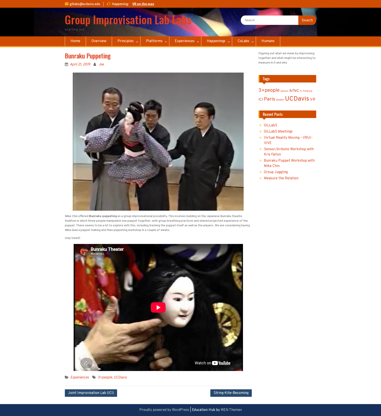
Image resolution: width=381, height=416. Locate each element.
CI (301, 91)
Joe (101, 64)
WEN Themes (231, 410)
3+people (105, 377)
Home (75, 41)
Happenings (216, 41)
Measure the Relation (281, 178)
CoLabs (243, 41)
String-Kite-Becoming (231, 393)
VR (312, 99)
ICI (260, 99)
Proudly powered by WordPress (164, 410)
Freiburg (307, 91)
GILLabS (270, 125)
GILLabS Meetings (278, 131)
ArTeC (294, 90)
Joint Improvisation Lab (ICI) (91, 393)
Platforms (154, 41)
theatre (280, 100)
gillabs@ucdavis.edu (85, 4)
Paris (269, 99)
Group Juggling (276, 172)
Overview (99, 41)
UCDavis (120, 377)
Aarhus (284, 91)
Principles (126, 41)
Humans (268, 41)
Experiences (184, 41)
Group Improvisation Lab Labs (128, 19)
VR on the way (143, 4)
